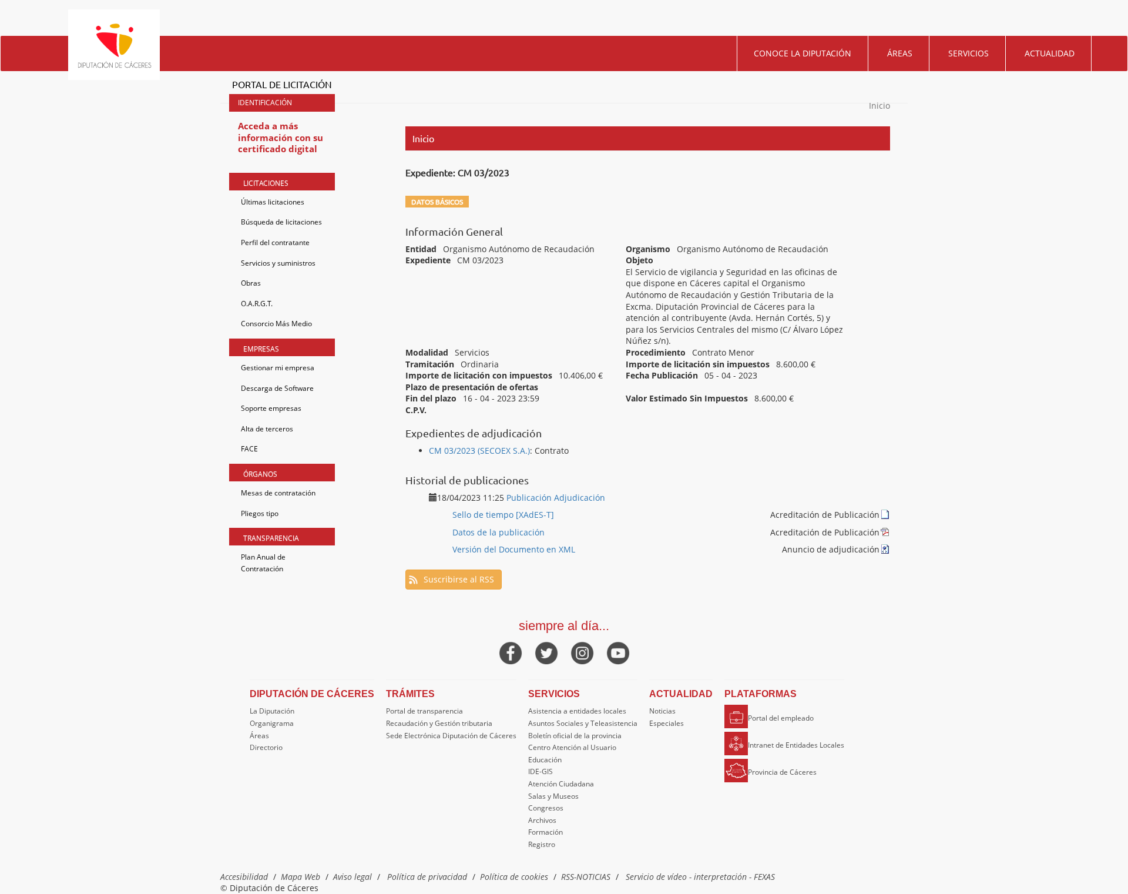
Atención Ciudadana (561, 784)
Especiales (666, 723)
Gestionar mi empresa (277, 368)
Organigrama (272, 723)
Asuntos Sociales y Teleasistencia (582, 723)
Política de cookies (514, 876)
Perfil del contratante (275, 242)
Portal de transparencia (424, 711)
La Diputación (272, 711)
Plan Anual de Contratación (263, 563)
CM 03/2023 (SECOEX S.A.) (479, 450)
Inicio (879, 105)
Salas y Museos (553, 796)
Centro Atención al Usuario (572, 747)
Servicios (968, 53)
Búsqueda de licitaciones (281, 222)
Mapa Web (300, 876)
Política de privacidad (427, 876)
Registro (541, 844)
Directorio (266, 747)
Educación (545, 760)
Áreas (899, 53)
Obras (251, 283)
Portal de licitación (282, 84)
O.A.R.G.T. (257, 304)
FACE (249, 449)
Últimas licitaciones (272, 202)
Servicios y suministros (278, 263)
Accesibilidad (244, 876)
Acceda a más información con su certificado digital (280, 137)
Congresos (545, 808)
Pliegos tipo (259, 513)
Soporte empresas (271, 408)
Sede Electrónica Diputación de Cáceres (451, 736)
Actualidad (1050, 53)
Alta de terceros (267, 429)
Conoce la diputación (802, 53)
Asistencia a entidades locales (577, 711)
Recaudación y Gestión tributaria (439, 723)
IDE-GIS (540, 771)
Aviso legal (352, 876)
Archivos (542, 820)
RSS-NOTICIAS (585, 876)
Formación (545, 832)
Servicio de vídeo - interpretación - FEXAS (700, 876)
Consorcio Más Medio (276, 324)
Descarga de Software (277, 388)
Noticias (662, 711)
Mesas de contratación (278, 493)
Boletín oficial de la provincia (575, 736)
